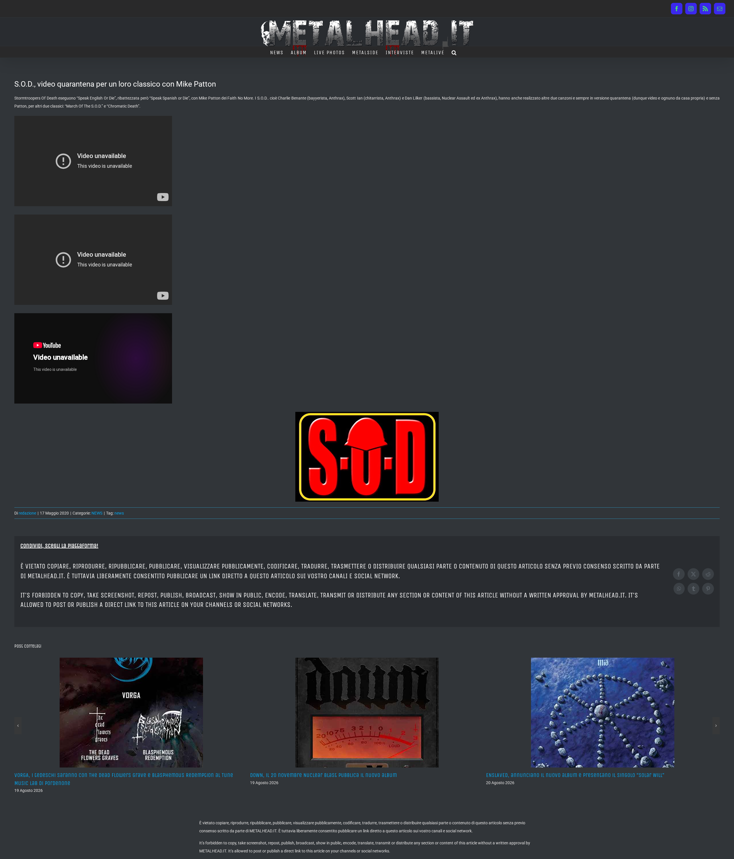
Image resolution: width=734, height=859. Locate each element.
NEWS (96, 513)
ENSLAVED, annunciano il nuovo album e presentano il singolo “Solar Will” (575, 775)
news (119, 513)
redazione (27, 513)
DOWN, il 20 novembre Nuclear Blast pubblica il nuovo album (323, 775)
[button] (454, 52)
